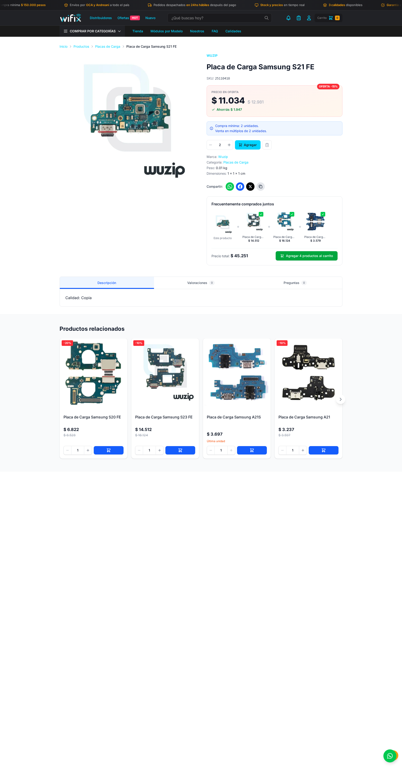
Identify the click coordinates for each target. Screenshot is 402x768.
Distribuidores (101, 18)
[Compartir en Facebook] (240, 186)
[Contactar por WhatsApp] (389, 755)
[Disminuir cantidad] (210, 145)
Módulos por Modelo (167, 31)
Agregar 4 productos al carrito (309, 256)
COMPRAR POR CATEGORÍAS (93, 31)
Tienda (137, 31)
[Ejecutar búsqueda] (266, 18)
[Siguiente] (340, 399)
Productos (81, 46)
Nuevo (150, 18)
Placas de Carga (107, 46)
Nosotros (197, 31)
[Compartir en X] (250, 186)
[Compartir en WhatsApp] (230, 186)
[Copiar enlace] (260, 186)
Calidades (233, 31)
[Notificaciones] (288, 18)
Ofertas (127, 18)
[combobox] (220, 18)
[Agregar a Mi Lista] (267, 145)
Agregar (250, 145)
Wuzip (212, 55)
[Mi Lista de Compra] (298, 18)
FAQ (215, 31)
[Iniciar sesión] (309, 18)
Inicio (63, 46)
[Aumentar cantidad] (229, 145)
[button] (127, 120)
